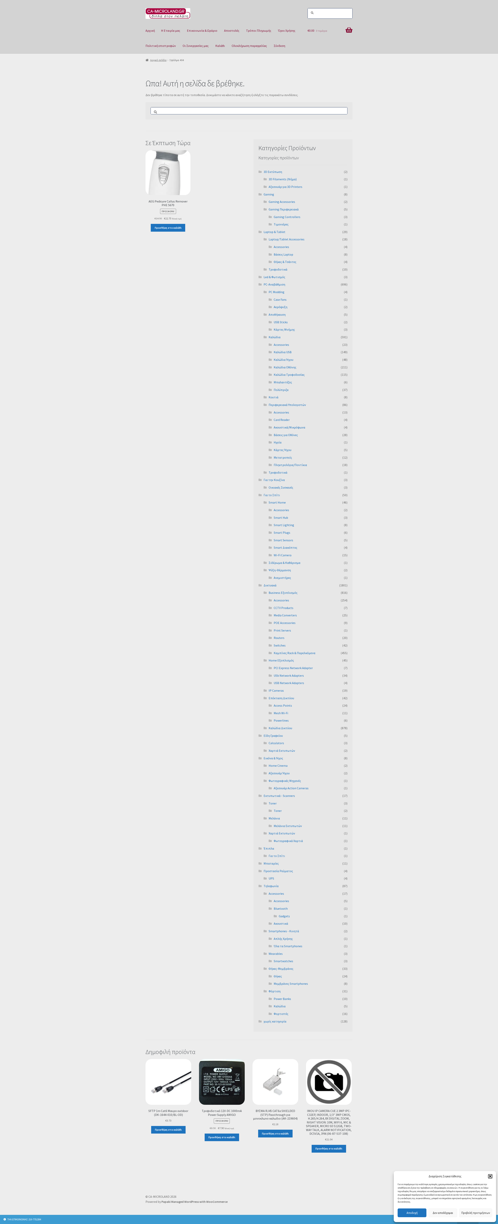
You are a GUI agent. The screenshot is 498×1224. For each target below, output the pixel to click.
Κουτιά (273, 397)
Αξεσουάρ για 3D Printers (285, 187)
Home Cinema (278, 766)
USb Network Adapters (289, 675)
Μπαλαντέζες (283, 382)
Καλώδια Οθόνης (285, 367)
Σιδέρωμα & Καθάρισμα (284, 563)
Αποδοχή (412, 1213)
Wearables (276, 954)
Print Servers (282, 630)
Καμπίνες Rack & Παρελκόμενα (294, 653)
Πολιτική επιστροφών (161, 46)
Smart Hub (281, 518)
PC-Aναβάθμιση (274, 284)
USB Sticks (281, 322)
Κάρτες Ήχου (282, 450)
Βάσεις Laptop (283, 254)
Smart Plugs (282, 532)
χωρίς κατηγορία (275, 1021)
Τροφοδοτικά (278, 269)
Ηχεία (277, 442)
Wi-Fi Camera (282, 555)
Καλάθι (220, 46)
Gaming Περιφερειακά (284, 209)
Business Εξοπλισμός (283, 593)
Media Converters (285, 615)
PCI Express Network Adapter (293, 668)
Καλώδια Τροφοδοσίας (289, 375)
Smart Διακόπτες (285, 547)
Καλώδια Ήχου (283, 360)
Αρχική (150, 30)
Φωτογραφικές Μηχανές (285, 781)
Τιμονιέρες (281, 224)
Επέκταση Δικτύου (281, 698)
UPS (271, 878)
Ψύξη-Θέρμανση (280, 570)
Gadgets (284, 916)
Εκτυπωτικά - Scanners (279, 796)
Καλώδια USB (283, 352)
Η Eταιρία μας (170, 30)
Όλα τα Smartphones (288, 946)
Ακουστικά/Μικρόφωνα (289, 427)
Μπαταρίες (271, 863)
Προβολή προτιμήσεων (475, 1213)
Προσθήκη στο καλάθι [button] (168, 228)
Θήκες (278, 976)
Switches (280, 645)
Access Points (283, 705)
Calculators (276, 743)
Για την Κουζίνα (274, 480)
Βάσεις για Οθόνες (286, 435)
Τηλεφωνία (271, 886)
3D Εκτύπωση (273, 172)
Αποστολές (231, 30)
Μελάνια (274, 818)
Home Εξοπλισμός (281, 660)
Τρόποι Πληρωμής (258, 30)
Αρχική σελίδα (158, 60)
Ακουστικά (281, 923)
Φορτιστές (281, 1014)
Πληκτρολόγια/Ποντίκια (290, 465)
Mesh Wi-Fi (281, 713)
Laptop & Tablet (274, 232)
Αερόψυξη (280, 307)
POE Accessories (284, 623)
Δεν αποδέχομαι (443, 1213)
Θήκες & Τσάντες (285, 262)
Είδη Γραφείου (273, 736)
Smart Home (277, 502)
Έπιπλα (269, 848)
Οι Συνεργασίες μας (196, 46)
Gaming (269, 194)
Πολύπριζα (281, 390)
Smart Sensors (283, 540)
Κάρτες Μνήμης (284, 329)
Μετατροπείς (283, 457)
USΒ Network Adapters (289, 683)
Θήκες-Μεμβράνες (281, 969)
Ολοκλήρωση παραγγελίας (249, 46)
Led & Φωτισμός (274, 277)
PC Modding (276, 292)
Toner (273, 803)
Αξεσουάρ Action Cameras (291, 788)
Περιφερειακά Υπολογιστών (287, 405)
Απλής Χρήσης (283, 939)
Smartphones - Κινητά (284, 931)
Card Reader (282, 420)
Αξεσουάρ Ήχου (279, 773)
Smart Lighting (284, 525)
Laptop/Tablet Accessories (286, 239)
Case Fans (280, 299)
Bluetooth (281, 908)
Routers (279, 638)
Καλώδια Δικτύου (280, 728)
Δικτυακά (270, 585)
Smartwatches (283, 961)
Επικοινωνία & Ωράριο (202, 30)
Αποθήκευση (277, 314)
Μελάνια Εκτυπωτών (288, 826)
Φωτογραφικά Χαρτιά (288, 841)
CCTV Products (283, 608)
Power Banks (282, 999)
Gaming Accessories (282, 202)
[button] (490, 1176)
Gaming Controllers (287, 217)
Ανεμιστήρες (282, 578)
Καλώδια (275, 337)
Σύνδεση (279, 46)
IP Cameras (276, 690)
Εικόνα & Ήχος (273, 758)
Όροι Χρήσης (286, 30)
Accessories (281, 247)
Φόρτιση (275, 991)
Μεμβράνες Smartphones (291, 984)
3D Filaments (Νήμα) (283, 179)
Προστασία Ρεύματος (278, 871)
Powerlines (281, 720)
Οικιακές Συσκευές (281, 487)
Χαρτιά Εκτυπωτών (282, 751)
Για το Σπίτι (272, 495)
